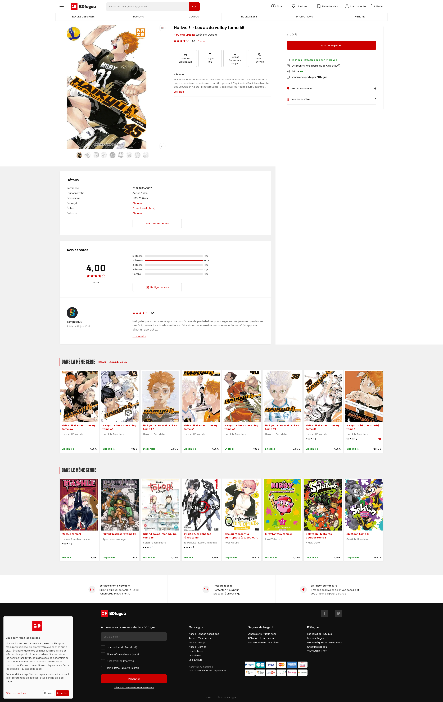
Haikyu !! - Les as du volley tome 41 (200, 427)
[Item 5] (121, 155)
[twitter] (338, 613)
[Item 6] (129, 155)
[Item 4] (112, 155)
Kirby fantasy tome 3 (278, 534)
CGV (208, 697)
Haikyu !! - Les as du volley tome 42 (160, 427)
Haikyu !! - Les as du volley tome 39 (282, 427)
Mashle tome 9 (71, 534)
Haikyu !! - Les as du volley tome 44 (78, 427)
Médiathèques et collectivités (324, 642)
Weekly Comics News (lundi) (123, 654)
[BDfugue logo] (83, 6)
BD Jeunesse (249, 16)
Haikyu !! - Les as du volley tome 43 (119, 427)
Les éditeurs (196, 651)
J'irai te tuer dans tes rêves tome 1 (197, 535)
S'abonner (134, 679)
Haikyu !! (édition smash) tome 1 (362, 427)
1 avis (201, 41)
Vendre (360, 16)
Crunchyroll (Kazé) (144, 208)
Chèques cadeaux (317, 646)
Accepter (62, 693)
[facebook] (324, 613)
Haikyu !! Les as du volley (112, 362)
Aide (279, 6)
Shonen (137, 203)
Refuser (48, 693)
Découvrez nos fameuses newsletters (134, 687)
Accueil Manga (197, 642)
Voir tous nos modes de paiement (208, 670)
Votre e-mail (111, 636)
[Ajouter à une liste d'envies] (162, 28)
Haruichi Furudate (184, 34)
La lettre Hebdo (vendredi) (122, 647)
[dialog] (38, 657)
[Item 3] (104, 155)
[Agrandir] (162, 146)
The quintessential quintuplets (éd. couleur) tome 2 (241, 537)
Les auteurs (195, 659)
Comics (194, 16)
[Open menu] (62, 6)
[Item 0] (79, 155)
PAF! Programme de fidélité (263, 642)
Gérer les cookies (16, 693)
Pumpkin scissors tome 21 (119, 534)
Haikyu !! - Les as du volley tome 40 (241, 427)
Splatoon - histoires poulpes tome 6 (319, 535)
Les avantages (315, 638)
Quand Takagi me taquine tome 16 (160, 535)
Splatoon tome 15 (357, 534)
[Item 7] (137, 155)
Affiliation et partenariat (261, 638)
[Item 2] (96, 155)
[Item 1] (87, 155)
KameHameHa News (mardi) (123, 668)
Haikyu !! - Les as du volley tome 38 (322, 427)
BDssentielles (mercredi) (121, 661)
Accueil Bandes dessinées (204, 633)
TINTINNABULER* (317, 651)
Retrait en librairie (302, 88)
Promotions (304, 16)
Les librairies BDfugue (319, 633)
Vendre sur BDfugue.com (262, 633)
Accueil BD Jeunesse (201, 638)
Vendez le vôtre (301, 99)
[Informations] (338, 65)
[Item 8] (146, 155)
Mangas (138, 16)
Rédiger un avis (159, 287)
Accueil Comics (197, 646)
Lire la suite (139, 336)
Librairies (302, 6)
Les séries (195, 655)
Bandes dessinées (83, 16)
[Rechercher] (194, 6)
